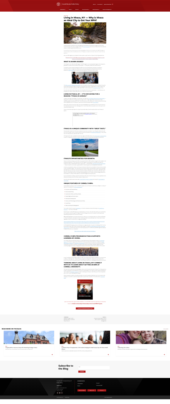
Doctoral (76, 9)
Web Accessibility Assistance (108, 397)
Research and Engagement (107, 9)
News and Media (82, 390)
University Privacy (67, 397)
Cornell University (59, 397)
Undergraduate (62, 9)
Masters (70, 9)
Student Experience (96, 9)
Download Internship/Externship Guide (85, 308)
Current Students (99, 4)
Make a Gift (92, 390)
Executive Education (85, 9)
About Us (94, 4)
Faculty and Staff (99, 385)
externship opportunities (79, 243)
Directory (101, 390)
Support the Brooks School (107, 4)
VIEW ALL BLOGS (165, 328)
